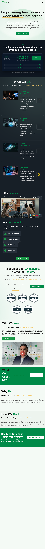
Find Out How (35, 58)
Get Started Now (22, 33)
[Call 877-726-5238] (39, 2)
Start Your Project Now (34, 437)
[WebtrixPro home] (5, 2)
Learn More (8, 338)
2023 (7, 284)
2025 (23, 284)
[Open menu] (42, 2)
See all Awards (36, 286)
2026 (15, 288)
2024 (15, 284)
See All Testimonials (36, 375)
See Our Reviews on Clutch (20, 375)
